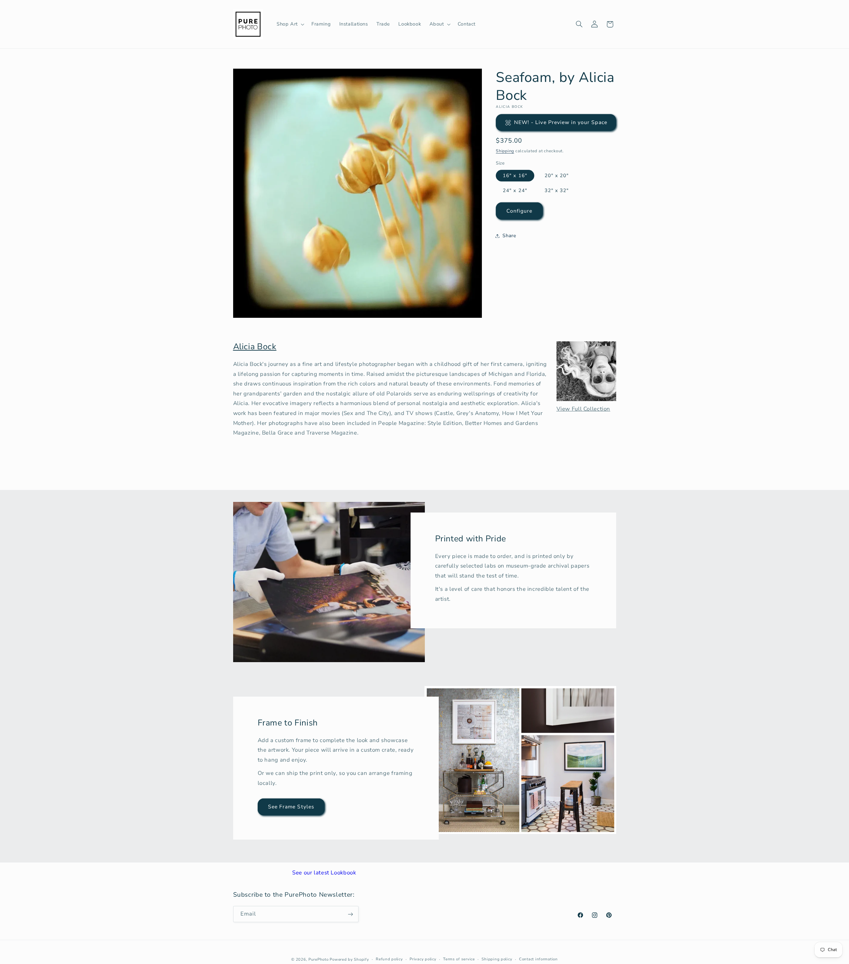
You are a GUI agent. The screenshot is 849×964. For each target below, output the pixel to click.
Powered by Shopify (349, 959)
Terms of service (459, 959)
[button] (289, 24)
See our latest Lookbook (324, 872)
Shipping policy (497, 959)
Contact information (538, 959)
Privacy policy (423, 959)
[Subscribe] (350, 914)
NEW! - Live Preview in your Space (560, 122)
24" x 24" (515, 190)
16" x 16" (515, 175)
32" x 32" (557, 190)
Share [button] (509, 235)
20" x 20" (557, 175)
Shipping (505, 151)
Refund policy (389, 959)
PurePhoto (318, 959)
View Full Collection (583, 409)
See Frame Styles (291, 806)
